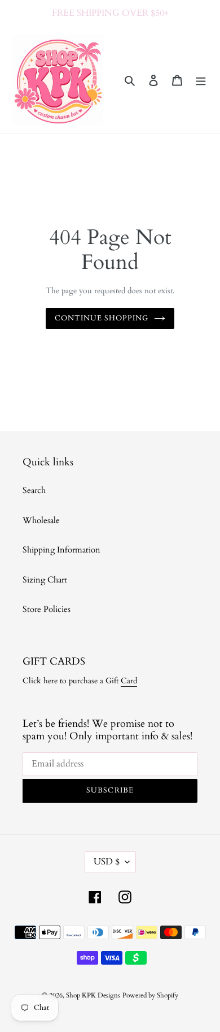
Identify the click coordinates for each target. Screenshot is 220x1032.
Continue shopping (102, 318)
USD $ (107, 861)
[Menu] (201, 80)
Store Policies (47, 609)
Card (129, 680)
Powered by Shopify (150, 995)
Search (34, 490)
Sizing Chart (45, 579)
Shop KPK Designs (93, 995)
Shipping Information (61, 549)
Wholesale (41, 520)
